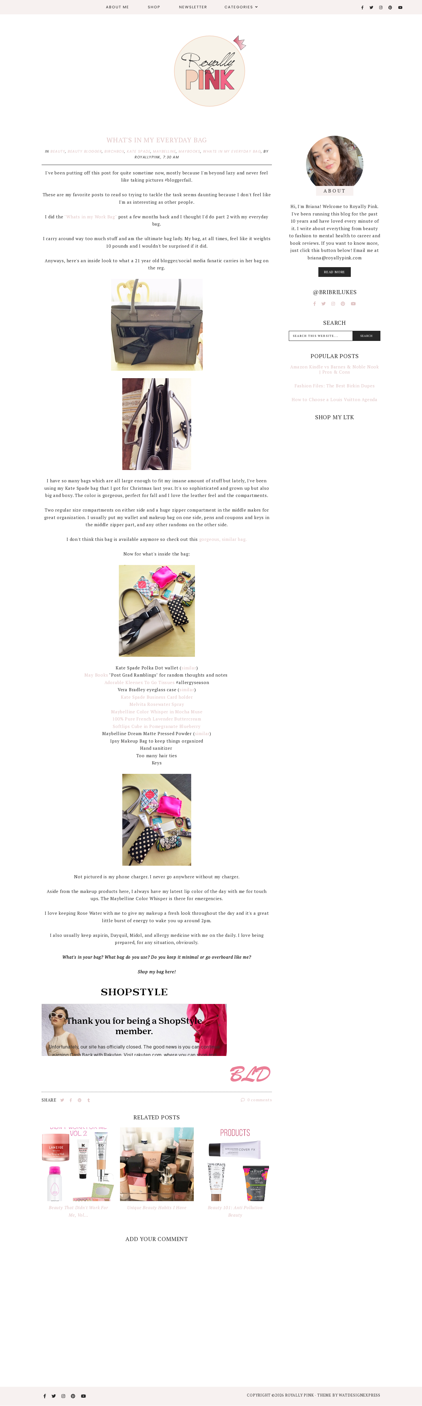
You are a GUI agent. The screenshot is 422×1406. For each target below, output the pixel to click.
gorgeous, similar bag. (223, 539)
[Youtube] (400, 7)
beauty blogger (85, 151)
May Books (96, 675)
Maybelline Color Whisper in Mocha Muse (156, 711)
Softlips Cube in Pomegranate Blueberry (156, 726)
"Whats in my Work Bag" (90, 217)
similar (188, 668)
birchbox (114, 151)
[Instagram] (381, 7)
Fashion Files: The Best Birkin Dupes (335, 386)
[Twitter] (371, 7)
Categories (238, 7)
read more (334, 272)
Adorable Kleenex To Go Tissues (139, 682)
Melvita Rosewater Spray (156, 704)
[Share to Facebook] (71, 1100)
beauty (58, 151)
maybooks (189, 151)
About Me (117, 7)
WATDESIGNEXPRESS (359, 1395)
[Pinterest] (390, 7)
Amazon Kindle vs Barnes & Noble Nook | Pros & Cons (334, 369)
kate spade (138, 151)
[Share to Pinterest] (80, 1100)
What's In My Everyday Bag (157, 139)
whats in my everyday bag (232, 151)
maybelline (164, 151)
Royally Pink (300, 1395)
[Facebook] (362, 7)
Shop (154, 7)
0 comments (259, 1099)
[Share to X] (62, 1100)
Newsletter (193, 7)
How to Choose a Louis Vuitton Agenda (335, 399)
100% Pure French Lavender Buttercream (156, 719)
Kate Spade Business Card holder (157, 697)
